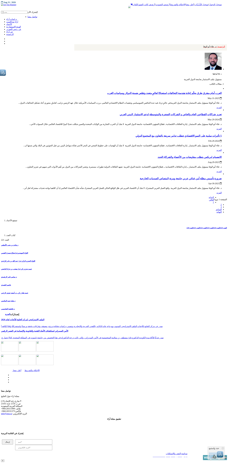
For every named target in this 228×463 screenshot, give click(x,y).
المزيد (219, 107)
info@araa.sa (6, 414)
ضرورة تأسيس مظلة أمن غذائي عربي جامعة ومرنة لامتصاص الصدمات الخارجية (181, 178)
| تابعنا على (64, 382)
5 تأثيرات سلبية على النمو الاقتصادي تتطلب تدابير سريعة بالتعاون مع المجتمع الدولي (179, 135)
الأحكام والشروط (32, 370)
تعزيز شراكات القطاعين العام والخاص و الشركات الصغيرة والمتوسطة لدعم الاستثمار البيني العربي (171, 114)
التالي (211, 200)
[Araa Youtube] (7, 43)
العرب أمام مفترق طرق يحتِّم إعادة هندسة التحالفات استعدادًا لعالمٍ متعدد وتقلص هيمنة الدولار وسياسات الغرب (164, 93)
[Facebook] (6, 38)
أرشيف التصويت (162, 4)
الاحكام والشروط (177, 4)
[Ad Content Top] (114, 5)
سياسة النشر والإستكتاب (176, 453)
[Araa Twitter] (7, 40)
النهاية (219, 212)
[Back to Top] (2, 460)
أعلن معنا (190, 4)
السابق (219, 209)
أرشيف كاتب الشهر (146, 4)
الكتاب (135, 4)
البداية (211, 197)
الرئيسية (214, 46)
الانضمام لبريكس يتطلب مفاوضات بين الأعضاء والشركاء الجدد (190, 157)
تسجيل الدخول (215, 4)
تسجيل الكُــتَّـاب (201, 4)
